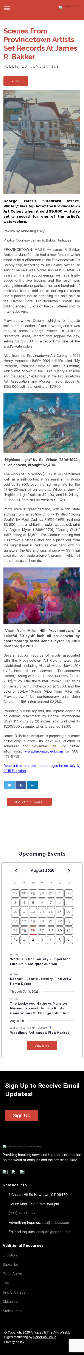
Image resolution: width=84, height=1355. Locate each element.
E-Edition (10, 1255)
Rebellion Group (44, 1337)
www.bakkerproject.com (44, 751)
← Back (15, 80)
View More (42, 1045)
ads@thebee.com (55, 1222)
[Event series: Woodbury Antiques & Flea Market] (49, 1028)
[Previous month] (16, 870)
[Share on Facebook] (21, 785)
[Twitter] (15, 1173)
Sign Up (21, 1115)
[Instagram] (24, 1173)
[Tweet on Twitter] (9, 785)
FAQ (6, 1283)
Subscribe (10, 1264)
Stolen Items (12, 1311)
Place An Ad (12, 1273)
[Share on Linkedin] (32, 785)
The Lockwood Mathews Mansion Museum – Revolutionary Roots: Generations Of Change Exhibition (40, 1008)
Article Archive (14, 1292)
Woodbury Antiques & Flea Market (39, 1032)
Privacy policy (14, 1342)
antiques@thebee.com (53, 1232)
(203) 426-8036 (22, 1213)
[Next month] (69, 870)
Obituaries (10, 1301)
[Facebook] (7, 1173)
